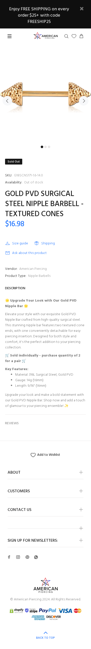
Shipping (48, 243)
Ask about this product (29, 253)
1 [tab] (42, 147)
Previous (7, 101)
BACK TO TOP (45, 637)
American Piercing (33, 269)
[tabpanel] (45, 97)
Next (83, 101)
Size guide (20, 243)
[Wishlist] (74, 36)
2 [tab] (45, 147)
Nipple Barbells (39, 276)
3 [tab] (49, 147)
